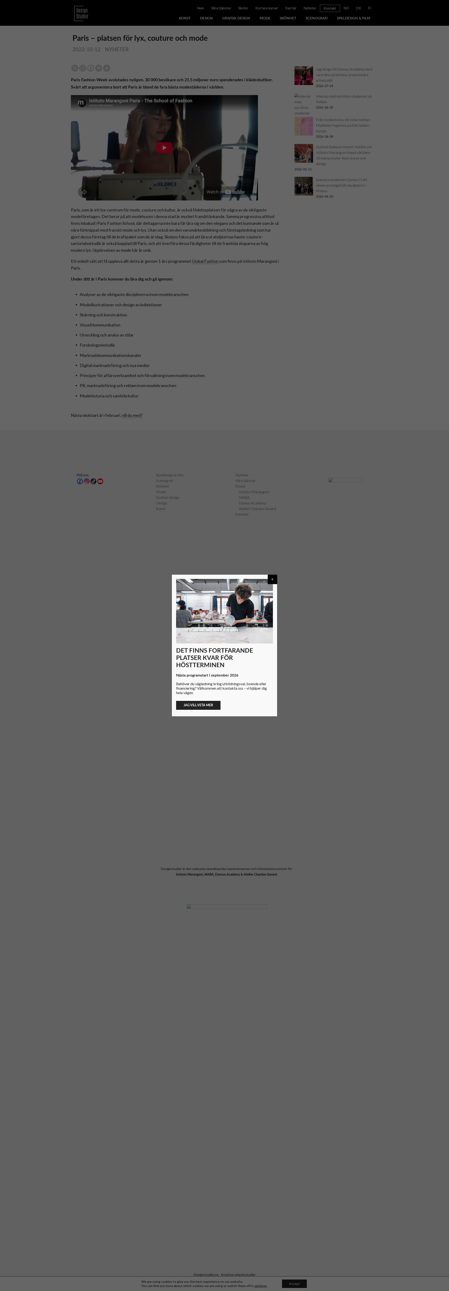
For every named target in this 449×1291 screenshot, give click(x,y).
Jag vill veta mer (198, 705)
